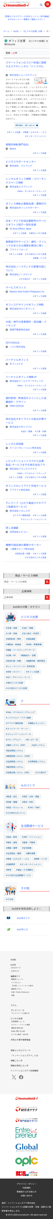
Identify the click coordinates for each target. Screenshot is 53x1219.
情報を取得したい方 (19, 1066)
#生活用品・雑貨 (13, 853)
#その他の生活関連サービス (18, 875)
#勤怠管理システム (14, 751)
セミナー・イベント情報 (20, 1025)
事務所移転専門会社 (17, 144)
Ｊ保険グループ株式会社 (22, 549)
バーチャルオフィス (17, 359)
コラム (14, 1005)
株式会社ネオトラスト (21, 427)
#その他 (9, 899)
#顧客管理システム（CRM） (18, 756)
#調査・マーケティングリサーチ (20, 650)
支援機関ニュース (18, 1022)
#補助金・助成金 (13, 644)
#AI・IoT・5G (32, 740)
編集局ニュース (17, 979)
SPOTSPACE (13, 342)
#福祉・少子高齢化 (24, 870)
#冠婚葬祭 (10, 864)
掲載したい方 (16, 1060)
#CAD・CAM (33, 807)
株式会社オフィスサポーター (24, 207)
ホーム (6, 31)
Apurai (13, 148)
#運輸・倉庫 (11, 848)
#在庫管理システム (36, 761)
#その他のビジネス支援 (35, 254)
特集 (13, 995)
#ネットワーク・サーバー (17, 729)
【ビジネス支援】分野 (32, 31)
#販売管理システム (14, 767)
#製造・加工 (11, 796)
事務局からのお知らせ (26, 1192)
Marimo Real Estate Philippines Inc (27, 291)
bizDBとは (22, 929)
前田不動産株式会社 (20, 329)
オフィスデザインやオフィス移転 (25, 304)
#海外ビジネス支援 (37, 233)
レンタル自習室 (14, 443)
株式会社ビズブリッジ (21, 186)
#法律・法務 (11, 628)
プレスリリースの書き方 (20, 1013)
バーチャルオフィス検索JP (21, 377)
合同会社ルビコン (19, 532)
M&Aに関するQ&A (18, 1031)
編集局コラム (16, 989)
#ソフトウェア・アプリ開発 (18, 718)
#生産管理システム (14, 761)
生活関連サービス (32, 826)
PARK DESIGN (17, 406)
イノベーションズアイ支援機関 (24, 1071)
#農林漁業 (30, 853)
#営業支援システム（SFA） (18, 772)
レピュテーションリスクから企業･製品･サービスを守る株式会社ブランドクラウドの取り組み (25, 465)
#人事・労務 (40, 431)
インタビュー (16, 982)
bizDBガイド (23, 918)
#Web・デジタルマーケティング (31, 191)
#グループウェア (13, 740)
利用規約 (27, 1188)
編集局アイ (15, 976)
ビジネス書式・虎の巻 (19, 1034)
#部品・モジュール (14, 807)
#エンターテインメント (35, 136)
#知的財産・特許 (13, 639)
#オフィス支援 (13, 132)
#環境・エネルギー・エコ (34, 132)
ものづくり (28, 785)
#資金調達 (30, 639)
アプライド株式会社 (20, 490)
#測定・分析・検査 (30, 796)
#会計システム (38, 745)
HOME (13, 960)
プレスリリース (17, 1010)
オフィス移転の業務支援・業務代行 (26, 203)
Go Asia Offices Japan (20, 228)
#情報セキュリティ (36, 723)
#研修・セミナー (13, 672)
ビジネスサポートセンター (21, 161)
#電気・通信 (11, 842)
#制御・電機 (11, 802)
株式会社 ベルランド (21, 165)
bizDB (16, 31)
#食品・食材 (11, 837)
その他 (25, 888)
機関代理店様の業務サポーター (23, 544)
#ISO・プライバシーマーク (18, 677)
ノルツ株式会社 (17, 346)
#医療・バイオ (39, 258)
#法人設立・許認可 (30, 633)
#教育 (8, 870)
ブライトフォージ (19, 249)
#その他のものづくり (15, 813)
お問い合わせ (27, 1196)
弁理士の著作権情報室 (20, 1040)
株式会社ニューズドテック (23, 75)
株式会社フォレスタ (20, 511)
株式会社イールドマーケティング (26, 381)
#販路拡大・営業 (28, 655)
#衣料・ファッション (31, 837)
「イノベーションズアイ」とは (24, 1055)
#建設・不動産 (28, 842)
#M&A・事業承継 (34, 644)
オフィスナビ (16, 364)
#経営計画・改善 (22, 553)
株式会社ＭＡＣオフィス (22, 308)
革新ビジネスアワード (20, 1050)
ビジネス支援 (29, 617)
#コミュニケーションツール (33, 519)
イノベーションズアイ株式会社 (21, 1203)
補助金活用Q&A (17, 1028)
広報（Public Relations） (21, 992)
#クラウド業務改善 (21, 515)
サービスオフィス (16, 287)
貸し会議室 (12, 527)
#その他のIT (24, 279)
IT (22, 701)
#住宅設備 (26, 848)
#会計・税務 (26, 431)
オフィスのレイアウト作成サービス (26, 485)
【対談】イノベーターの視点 (22, 986)
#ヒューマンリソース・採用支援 (20, 666)
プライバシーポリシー (26, 1184)
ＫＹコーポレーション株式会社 (25, 448)
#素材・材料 (27, 802)
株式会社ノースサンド (21, 274)
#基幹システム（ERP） (16, 745)
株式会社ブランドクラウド (23, 469)
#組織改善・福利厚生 (35, 661)
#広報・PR (11, 655)
